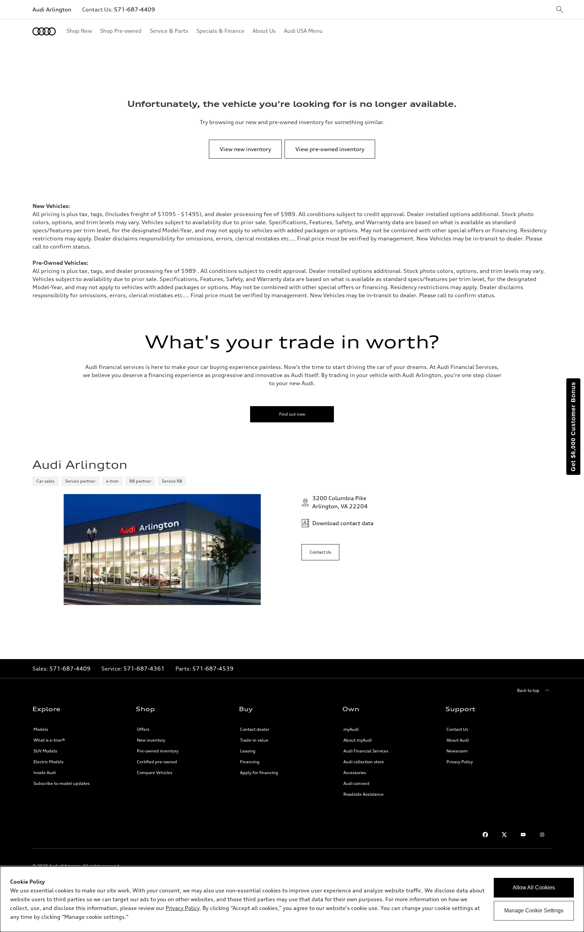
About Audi (457, 740)
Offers (143, 729)
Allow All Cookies (534, 887)
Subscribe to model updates (61, 783)
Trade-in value (254, 740)
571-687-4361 (144, 668)
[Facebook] (485, 834)
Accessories (354, 772)
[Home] (44, 31)
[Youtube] (523, 834)
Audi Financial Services (365, 750)
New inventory (151, 740)
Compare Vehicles (154, 772)
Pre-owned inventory (157, 750)
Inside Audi (44, 772)
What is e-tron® (49, 740)
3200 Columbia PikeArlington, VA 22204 (340, 502)
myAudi (351, 729)
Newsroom (457, 750)
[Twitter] (504, 834)
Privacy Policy (459, 761)
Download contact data (342, 523)
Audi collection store (363, 761)
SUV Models (45, 750)
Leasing (248, 750)
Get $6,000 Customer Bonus (573, 426)
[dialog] (292, 899)
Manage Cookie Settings (533, 910)
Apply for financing (259, 772)
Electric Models (48, 761)
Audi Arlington (51, 9)
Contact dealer (254, 729)
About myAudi (357, 740)
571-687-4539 (213, 668)
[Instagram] (542, 834)
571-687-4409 (134, 9)
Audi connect (356, 783)
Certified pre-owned (157, 761)
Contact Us (457, 729)
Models (40, 729)
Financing (250, 761)
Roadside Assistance (363, 794)
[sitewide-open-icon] (560, 10)
